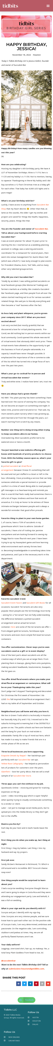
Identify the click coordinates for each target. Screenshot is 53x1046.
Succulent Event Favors (11, 602)
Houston (37, 54)
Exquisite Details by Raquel (13, 755)
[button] (48, 5)
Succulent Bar (24, 759)
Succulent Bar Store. (22, 775)
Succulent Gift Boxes (35, 602)
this (8, 699)
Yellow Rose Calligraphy (12, 763)
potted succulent (10, 466)
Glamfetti (5, 771)
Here (13, 627)
